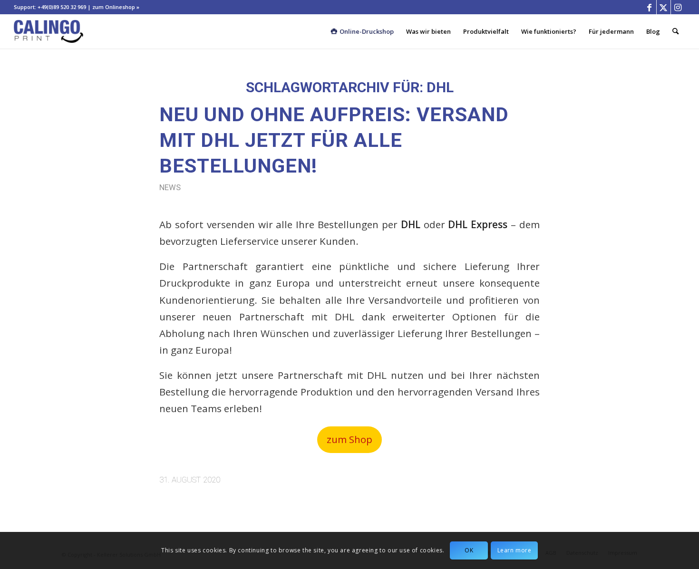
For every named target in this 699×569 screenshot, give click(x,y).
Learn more (514, 550)
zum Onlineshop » (115, 6)
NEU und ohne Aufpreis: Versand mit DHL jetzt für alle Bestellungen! (334, 140)
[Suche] (675, 31)
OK (469, 550)
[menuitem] (366, 31)
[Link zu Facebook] (649, 7)
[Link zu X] (663, 7)
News (170, 187)
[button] (349, 439)
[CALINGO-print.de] (48, 31)
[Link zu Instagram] (678, 7)
